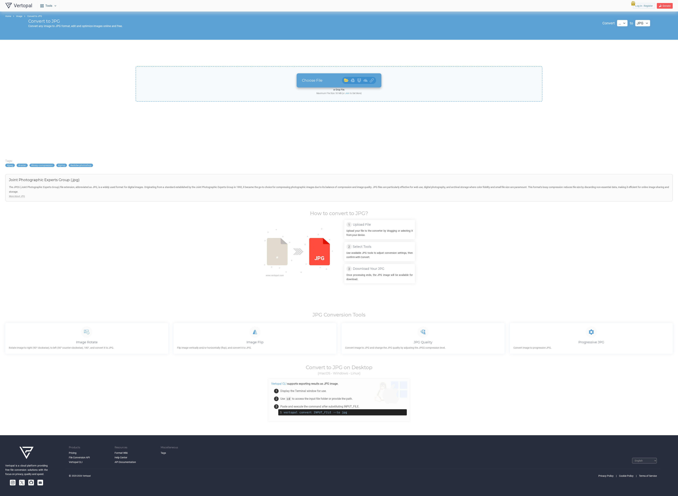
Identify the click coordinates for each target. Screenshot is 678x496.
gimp (62, 165)
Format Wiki (121, 452)
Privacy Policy (606, 475)
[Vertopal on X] (22, 482)
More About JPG (17, 196)
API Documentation (125, 462)
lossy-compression (43, 165)
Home (8, 16)
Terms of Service (648, 475)
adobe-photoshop (81, 165)
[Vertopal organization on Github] (31, 482)
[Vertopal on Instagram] (13, 482)
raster (23, 165)
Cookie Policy (626, 475)
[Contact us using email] (40, 482)
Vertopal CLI (75, 462)
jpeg (10, 165)
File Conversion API (79, 457)
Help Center (121, 457)
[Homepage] (26, 453)
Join (347, 93)
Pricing (72, 452)
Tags (163, 452)
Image (19, 16)
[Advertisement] (339, 53)
